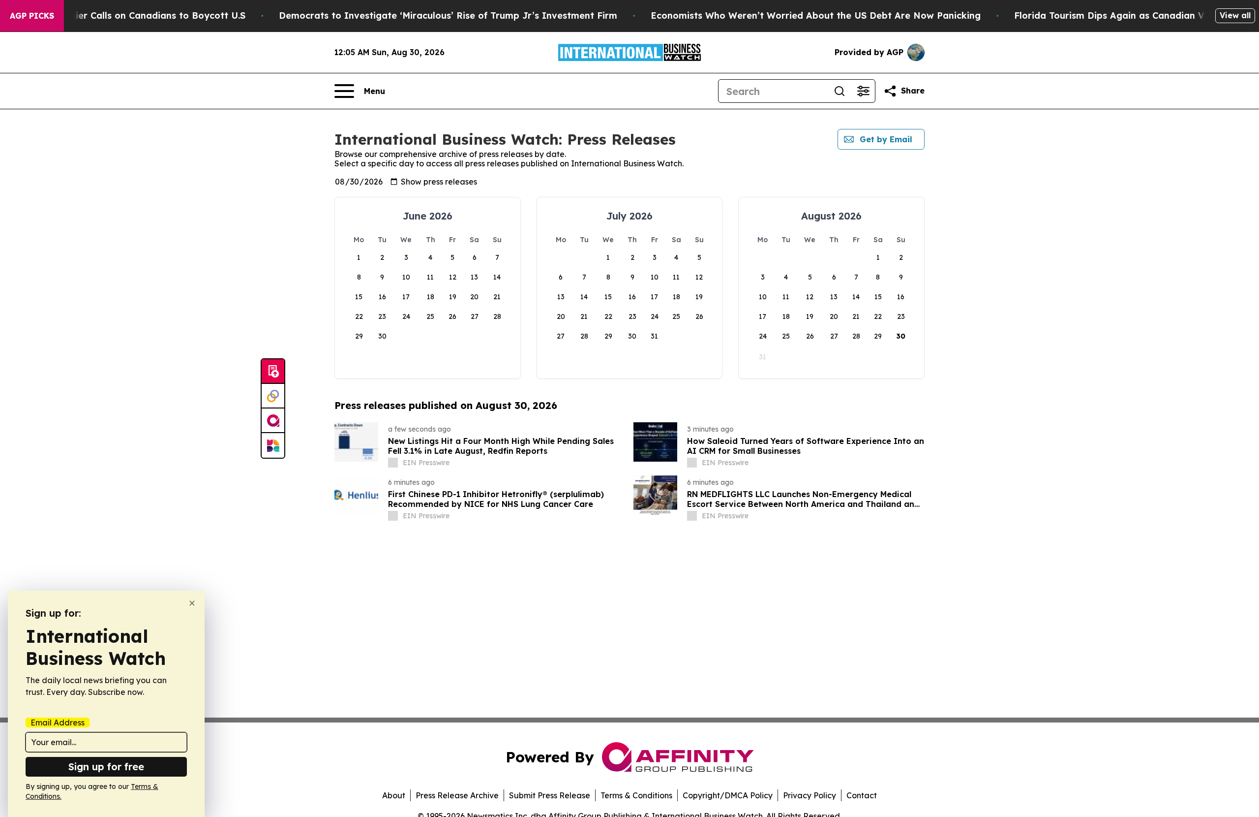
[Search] (839, 91)
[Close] (192, 603)
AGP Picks (32, 16)
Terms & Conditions (636, 795)
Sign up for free (106, 766)
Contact (861, 795)
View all (1235, 15)
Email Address (57, 722)
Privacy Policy (809, 795)
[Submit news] (273, 371)
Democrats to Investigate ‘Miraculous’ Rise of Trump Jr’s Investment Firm (448, 15)
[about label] (393, 463)
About (393, 795)
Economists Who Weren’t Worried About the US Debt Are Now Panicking (816, 15)
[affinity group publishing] (273, 420)
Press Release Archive (457, 795)
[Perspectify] (273, 396)
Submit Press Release (549, 795)
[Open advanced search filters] (863, 91)
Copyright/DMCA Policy (728, 795)
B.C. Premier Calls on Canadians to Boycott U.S (139, 15)
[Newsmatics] (273, 445)
